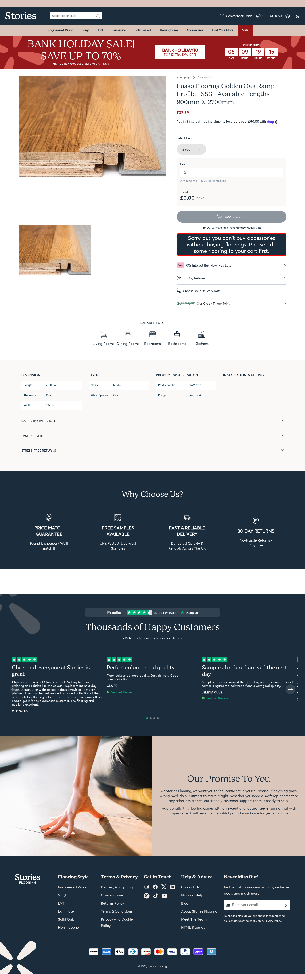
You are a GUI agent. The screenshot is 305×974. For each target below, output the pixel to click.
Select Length (186, 138)
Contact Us (190, 887)
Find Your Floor (222, 30)
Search (98, 15)
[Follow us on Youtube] (164, 896)
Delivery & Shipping (117, 887)
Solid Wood (143, 30)
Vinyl (85, 30)
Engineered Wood (60, 30)
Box (183, 164)
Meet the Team (194, 919)
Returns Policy (112, 903)
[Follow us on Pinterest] (147, 896)
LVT (100, 30)
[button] (147, 718)
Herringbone (169, 30)
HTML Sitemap (193, 927)
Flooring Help (192, 895)
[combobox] (72, 15)
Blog (184, 903)
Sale (245, 30)
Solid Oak (66, 919)
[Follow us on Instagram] (147, 887)
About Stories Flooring (199, 911)
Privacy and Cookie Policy (117, 922)
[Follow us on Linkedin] (172, 887)
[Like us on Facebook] (155, 887)
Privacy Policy (273, 920)
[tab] (231, 265)
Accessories (195, 30)
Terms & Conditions (116, 911)
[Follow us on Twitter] (164, 887)
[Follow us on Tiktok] (155, 896)
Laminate (119, 30)
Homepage (183, 77)
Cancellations (112, 895)
